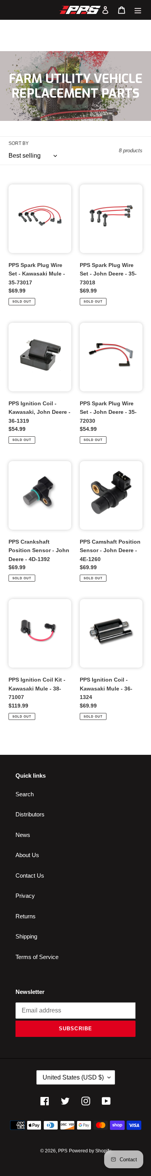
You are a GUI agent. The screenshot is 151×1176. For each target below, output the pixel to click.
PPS (62, 1151)
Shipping (26, 936)
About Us (27, 855)
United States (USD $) (73, 1077)
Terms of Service (36, 957)
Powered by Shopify (90, 1151)
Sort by (19, 143)
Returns (25, 916)
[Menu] (138, 10)
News (22, 835)
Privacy (25, 895)
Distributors (30, 814)
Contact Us (29, 875)
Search (24, 794)
